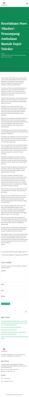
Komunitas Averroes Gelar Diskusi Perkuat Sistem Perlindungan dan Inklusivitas (13, 333)
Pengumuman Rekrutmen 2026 (9, 329)
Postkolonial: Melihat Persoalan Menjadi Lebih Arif (14, 251)
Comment (3, 270)
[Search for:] (14, 312)
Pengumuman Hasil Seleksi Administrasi (11, 327)
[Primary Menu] (27, 3)
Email (2, 290)
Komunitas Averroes (18, 394)
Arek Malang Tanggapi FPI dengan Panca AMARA (14, 255)
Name (3, 284)
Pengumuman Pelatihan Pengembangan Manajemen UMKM (14, 337)
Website (3, 296)
